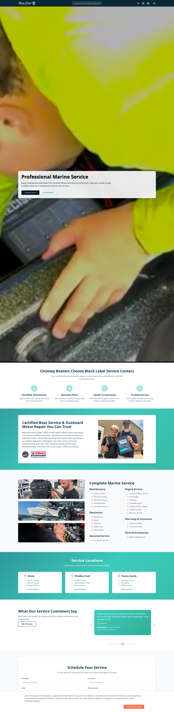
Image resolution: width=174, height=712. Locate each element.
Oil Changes (134, 497)
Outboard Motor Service (138, 493)
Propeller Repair (135, 503)
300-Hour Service (100, 500)
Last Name (91, 678)
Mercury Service (135, 513)
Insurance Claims (136, 527)
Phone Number (93, 688)
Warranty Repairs (136, 523)
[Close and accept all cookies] (147, 696)
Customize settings (32, 701)
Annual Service (99, 503)
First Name (25, 678)
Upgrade (97, 523)
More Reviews (27, 624)
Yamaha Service (135, 510)
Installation (98, 517)
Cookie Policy (30, 698)
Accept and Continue (134, 707)
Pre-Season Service (101, 506)
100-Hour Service (100, 497)
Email (23, 688)
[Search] (99, 3)
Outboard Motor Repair (138, 506)
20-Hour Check (99, 493)
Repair (96, 520)
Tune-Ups (133, 500)
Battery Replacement (137, 537)
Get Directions (33, 589)
